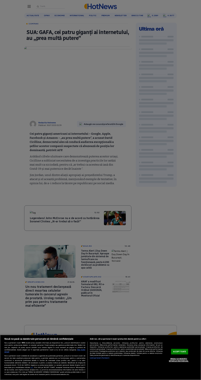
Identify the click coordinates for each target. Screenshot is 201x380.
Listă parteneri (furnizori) (99, 358)
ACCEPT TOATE (179, 351)
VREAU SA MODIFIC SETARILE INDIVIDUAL (178, 360)
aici (32, 367)
